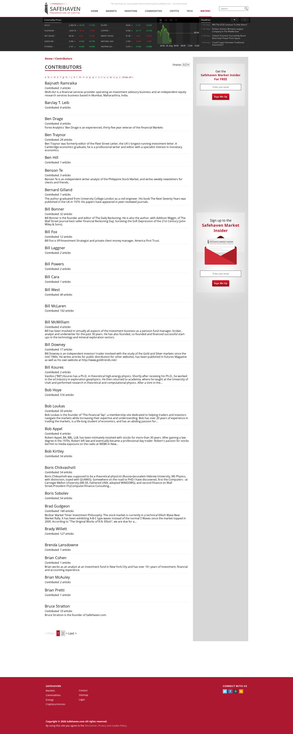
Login (82, 699)
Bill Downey (55, 344)
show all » (127, 77)
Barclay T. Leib (57, 102)
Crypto (174, 11)
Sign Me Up (220, 96)
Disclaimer (91, 725)
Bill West (52, 289)
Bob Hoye (53, 389)
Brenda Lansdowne (61, 544)
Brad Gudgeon (57, 505)
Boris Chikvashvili (60, 467)
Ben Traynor (55, 134)
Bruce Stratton (57, 606)
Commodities (153, 11)
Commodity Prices (52, 19)
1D (160, 20)
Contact (83, 690)
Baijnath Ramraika (61, 83)
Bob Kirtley (54, 451)
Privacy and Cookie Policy (112, 725)
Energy (50, 699)
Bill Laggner (55, 247)
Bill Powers (54, 263)
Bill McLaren (55, 305)
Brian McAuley (57, 577)
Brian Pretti (55, 589)
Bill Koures (54, 367)
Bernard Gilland (58, 189)
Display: (177, 64)
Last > (72, 633)
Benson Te (54, 170)
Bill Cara (52, 276)
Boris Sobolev (56, 493)
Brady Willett (56, 528)
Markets (111, 11)
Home (94, 11)
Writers (205, 11)
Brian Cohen (55, 557)
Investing (130, 11)
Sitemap (83, 695)
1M (165, 20)
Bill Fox (51, 231)
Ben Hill (51, 157)
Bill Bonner (54, 208)
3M (171, 20)
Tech (190, 11)
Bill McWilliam (57, 321)
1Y (176, 20)
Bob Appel (53, 428)
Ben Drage (54, 118)
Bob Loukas (55, 405)
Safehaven (53, 686)
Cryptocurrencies (55, 704)
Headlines (206, 19)
